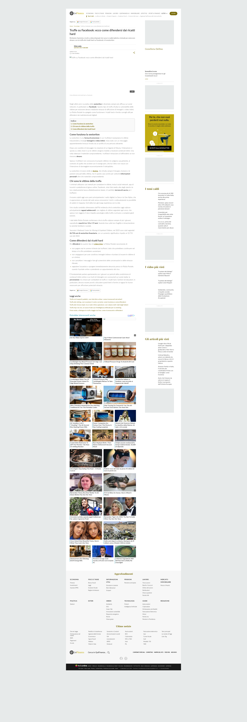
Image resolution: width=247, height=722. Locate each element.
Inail (144, 639)
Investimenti (73, 585)
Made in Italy (92, 644)
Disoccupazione (147, 593)
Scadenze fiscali (122, 16)
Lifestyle (144, 13)
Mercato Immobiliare (166, 581)
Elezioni (72, 604)
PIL (126, 644)
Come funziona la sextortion (82, 124)
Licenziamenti (111, 639)
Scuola (72, 643)
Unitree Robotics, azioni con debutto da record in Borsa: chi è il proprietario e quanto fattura (165, 359)
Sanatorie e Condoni (113, 631)
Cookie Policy (99, 668)
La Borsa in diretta (100, 16)
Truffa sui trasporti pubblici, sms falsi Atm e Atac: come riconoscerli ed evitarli (96, 299)
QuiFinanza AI (124, 13)
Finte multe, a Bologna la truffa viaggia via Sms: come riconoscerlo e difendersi (96, 310)
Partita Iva (146, 616)
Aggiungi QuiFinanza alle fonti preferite (151, 16)
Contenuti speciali (139, 652)
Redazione (165, 601)
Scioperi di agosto (112, 16)
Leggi (89, 585)
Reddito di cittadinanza (95, 631)
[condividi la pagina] (134, 53)
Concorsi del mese (133, 16)
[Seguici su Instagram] (125, 658)
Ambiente (109, 604)
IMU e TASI (128, 639)
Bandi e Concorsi (148, 585)
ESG (107, 606)
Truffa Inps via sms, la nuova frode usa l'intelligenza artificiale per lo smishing (95, 307)
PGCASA (120, 666)
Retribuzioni (146, 590)
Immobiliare (135, 13)
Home (71, 26)
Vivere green (110, 619)
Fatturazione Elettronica (150, 611)
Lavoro (115, 13)
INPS (71, 638)
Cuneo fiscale (147, 636)
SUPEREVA (168, 666)
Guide (145, 601)
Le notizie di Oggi (167, 634)
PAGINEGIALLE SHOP (112, 666)
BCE (126, 634)
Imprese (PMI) (74, 588)
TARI (144, 644)
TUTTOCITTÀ (136, 666)
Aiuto (116, 668)
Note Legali (87, 668)
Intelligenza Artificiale (130, 606)
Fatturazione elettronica (150, 631)
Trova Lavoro (146, 583)
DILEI (142, 666)
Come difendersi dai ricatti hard (83, 129)
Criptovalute (146, 606)
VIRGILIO (94, 666)
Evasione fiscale (92, 588)
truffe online (87, 99)
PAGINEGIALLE (102, 666)
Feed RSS (167, 652)
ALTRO (163, 13)
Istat (126, 641)
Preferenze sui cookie (108, 668)
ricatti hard (96, 99)
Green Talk (109, 609)
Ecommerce (91, 636)
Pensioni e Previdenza (149, 619)
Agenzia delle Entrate (94, 634)
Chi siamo (81, 668)
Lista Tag (164, 636)
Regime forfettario (93, 590)
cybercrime (98, 244)
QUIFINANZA (154, 666)
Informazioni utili (112, 581)
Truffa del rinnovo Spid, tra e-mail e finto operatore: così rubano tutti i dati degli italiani (99, 305)
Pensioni (108, 13)
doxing (95, 171)
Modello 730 (147, 641)
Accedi (173, 13)
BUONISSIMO (161, 666)
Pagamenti (73, 640)
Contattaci (149, 652)
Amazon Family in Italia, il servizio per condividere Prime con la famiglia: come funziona (166, 370)
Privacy (93, 668)
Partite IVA (146, 595)
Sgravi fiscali (92, 639)
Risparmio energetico (112, 614)
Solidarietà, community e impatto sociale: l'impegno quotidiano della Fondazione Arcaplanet (166, 294)
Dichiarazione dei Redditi (150, 609)
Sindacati (109, 644)
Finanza (72, 583)
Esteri (90, 601)
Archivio (174, 652)
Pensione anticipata (130, 583)
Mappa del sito (158, 652)
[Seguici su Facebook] (121, 658)
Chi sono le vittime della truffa (83, 126)
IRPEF (108, 641)
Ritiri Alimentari (110, 588)
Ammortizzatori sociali (113, 634)
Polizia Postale (77, 99)
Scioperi (108, 590)
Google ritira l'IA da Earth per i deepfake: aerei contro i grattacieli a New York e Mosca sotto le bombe (166, 347)
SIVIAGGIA (147, 666)
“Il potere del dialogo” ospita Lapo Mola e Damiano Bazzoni (165, 273)
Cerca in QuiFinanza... (97, 652)
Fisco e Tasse (99, 13)
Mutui (144, 614)
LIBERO (89, 666)
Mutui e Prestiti (165, 585)
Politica (73, 601)
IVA (108, 636)
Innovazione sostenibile (113, 611)
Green (108, 601)
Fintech (126, 604)
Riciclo (108, 616)
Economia (90, 13)
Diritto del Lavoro (148, 588)
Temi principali (166, 631)
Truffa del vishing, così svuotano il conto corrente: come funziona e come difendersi (98, 302)
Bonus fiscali (92, 583)
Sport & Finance (154, 13)
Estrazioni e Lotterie (112, 585)
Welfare (90, 641)
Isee (144, 634)
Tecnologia (77, 26)
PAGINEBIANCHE (128, 666)
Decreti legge (74, 631)
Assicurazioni (146, 604)
